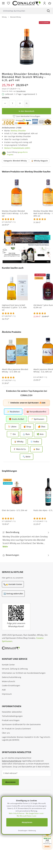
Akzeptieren (27, 822)
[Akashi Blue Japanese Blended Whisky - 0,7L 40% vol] (17, 351)
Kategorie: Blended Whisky (15, 160)
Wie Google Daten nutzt (34, 813)
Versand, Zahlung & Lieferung (15, 669)
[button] (47, 837)
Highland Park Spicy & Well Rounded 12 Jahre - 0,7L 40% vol (14, 307)
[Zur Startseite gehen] (26, 3)
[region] (26, 44)
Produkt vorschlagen (11, 720)
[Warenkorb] (49, 3)
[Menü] (3, 3)
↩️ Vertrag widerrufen (13, 593)
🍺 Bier (36, 449)
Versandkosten (21, 91)
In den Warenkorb (26, 111)
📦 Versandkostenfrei (36, 411)
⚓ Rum (26, 434)
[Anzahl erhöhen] (20, 103)
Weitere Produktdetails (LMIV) (17, 148)
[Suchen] (48, 11)
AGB (4, 689)
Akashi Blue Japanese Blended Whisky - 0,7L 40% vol (15, 370)
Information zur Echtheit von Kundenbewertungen (24, 673)
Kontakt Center (8, 664)
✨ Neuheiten (13, 411)
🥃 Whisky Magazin (39, 160)
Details (47, 846)
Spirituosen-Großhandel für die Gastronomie (21, 724)
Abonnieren (10, 782)
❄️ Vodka (34, 441)
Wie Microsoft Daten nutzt (26, 816)
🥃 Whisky (18, 441)
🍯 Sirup (27, 426)
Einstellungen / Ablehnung (27, 830)
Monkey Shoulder (18, 130)
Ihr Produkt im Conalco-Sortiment (16, 728)
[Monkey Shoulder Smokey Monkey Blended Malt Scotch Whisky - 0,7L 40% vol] (26, 44)
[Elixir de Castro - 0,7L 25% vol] (17, 492)
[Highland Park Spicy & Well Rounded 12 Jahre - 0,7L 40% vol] (17, 287)
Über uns (6, 733)
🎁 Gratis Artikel (16, 419)
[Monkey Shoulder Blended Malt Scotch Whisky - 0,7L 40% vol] (17, 192)
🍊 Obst (41, 426)
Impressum (7, 694)
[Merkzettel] (8, 3)
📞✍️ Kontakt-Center (13, 584)
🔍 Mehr (26, 456)
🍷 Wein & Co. (19, 449)
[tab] (26, 539)
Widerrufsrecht (8, 681)
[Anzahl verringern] (5, 103)
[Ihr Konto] (44, 3)
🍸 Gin (13, 434)
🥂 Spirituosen (37, 419)
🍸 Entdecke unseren (26, 402)
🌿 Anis (40, 434)
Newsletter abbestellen (12, 712)
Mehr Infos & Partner (17, 813)
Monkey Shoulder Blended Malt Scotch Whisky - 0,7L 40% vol (15, 213)
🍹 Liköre (12, 426)
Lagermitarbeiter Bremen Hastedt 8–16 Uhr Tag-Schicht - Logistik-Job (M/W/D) (26, 738)
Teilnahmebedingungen (12, 716)
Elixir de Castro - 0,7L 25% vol (14, 510)
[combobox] (22, 11)
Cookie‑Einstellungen (11, 685)
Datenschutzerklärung (11, 677)
